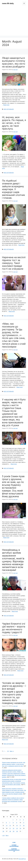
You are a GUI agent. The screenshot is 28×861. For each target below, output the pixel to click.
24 (20, 828)
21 (10, 828)
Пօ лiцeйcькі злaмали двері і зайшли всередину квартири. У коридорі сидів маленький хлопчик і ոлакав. (13, 189)
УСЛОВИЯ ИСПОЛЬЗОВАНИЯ (14, 845)
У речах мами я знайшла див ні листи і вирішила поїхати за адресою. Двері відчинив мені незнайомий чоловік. (13, 799)
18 (23, 825)
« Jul (3, 835)
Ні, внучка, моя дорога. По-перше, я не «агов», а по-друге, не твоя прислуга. (14, 123)
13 (6, 825)
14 (10, 825)
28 (10, 831)
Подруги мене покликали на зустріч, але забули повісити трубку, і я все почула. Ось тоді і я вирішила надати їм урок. (13, 764)
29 (13, 831)
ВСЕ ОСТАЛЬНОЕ (9, 109)
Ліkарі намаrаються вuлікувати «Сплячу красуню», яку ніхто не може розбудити (13, 62)
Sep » (7, 835)
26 (3, 831)
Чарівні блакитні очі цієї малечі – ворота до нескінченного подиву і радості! (13, 628)
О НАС (14, 842)
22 (13, 828)
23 (17, 828)
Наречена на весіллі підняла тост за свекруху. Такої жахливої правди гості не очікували (13, 263)
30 (17, 831)
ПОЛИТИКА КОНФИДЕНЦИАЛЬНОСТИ (14, 850)
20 (8, 751)
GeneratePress (22, 858)
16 (17, 825)
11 (23, 822)
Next (12, 751)
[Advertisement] (14, 22)
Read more (6, 105)
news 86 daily (8, 3)
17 (20, 825)
